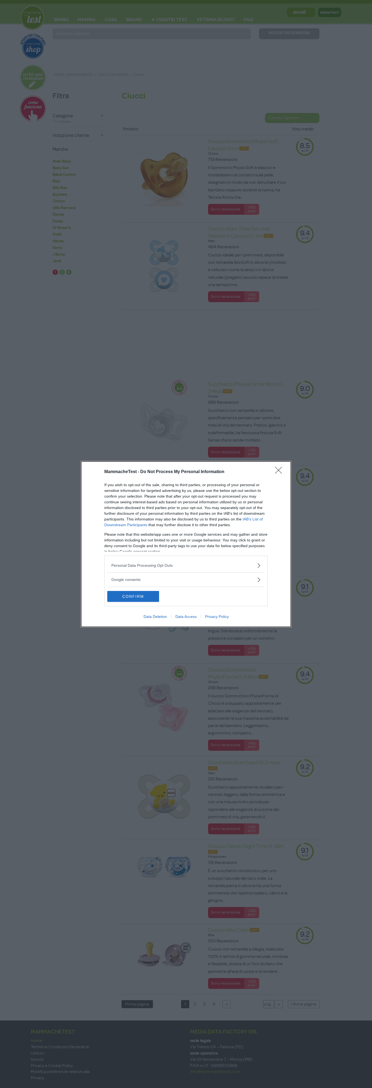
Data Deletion (155, 616)
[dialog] (186, 544)
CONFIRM (133, 596)
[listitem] (186, 565)
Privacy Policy (217, 616)
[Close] (280, 472)
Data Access (186, 616)
